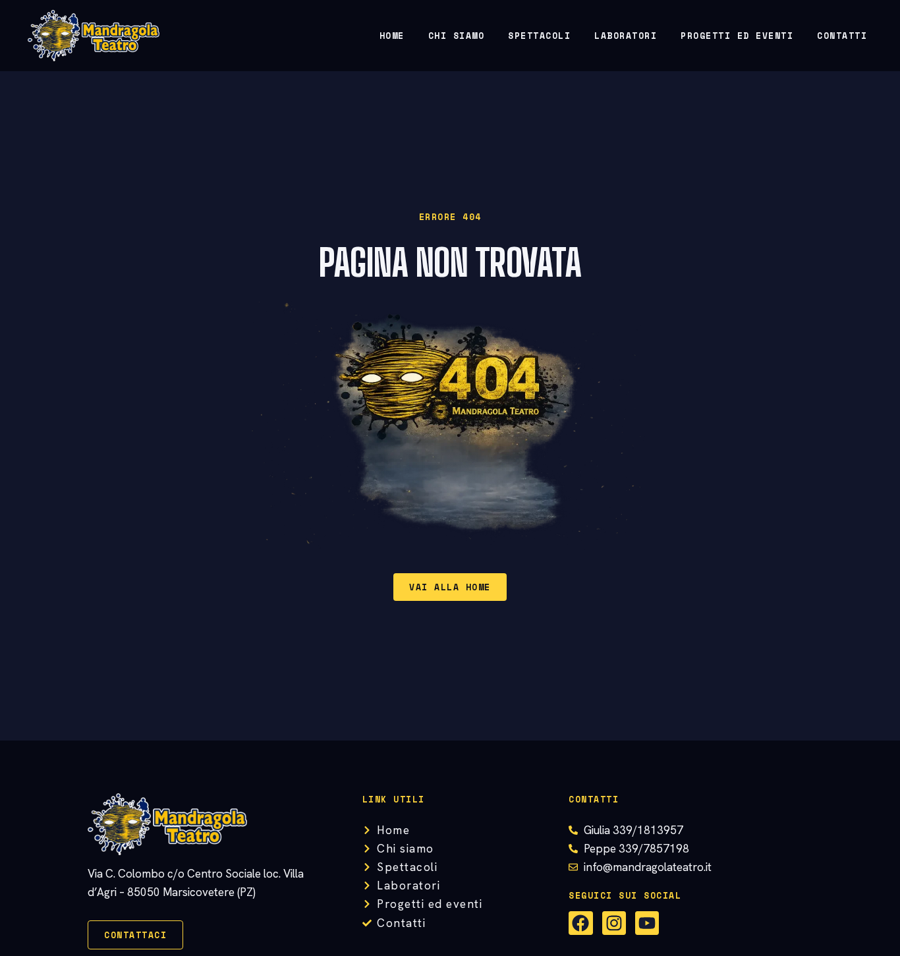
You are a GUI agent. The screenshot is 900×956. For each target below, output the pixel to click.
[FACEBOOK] (580, 923)
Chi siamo (456, 35)
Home (392, 35)
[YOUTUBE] (647, 923)
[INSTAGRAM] (614, 923)
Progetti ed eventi (737, 35)
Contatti (842, 35)
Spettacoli (539, 35)
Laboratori (625, 35)
